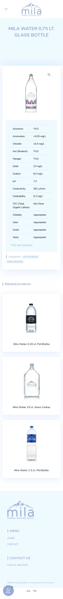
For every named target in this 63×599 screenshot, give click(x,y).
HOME (11, 538)
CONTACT (13, 544)
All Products (30, 256)
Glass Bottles (15, 261)
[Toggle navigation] (6, 9)
